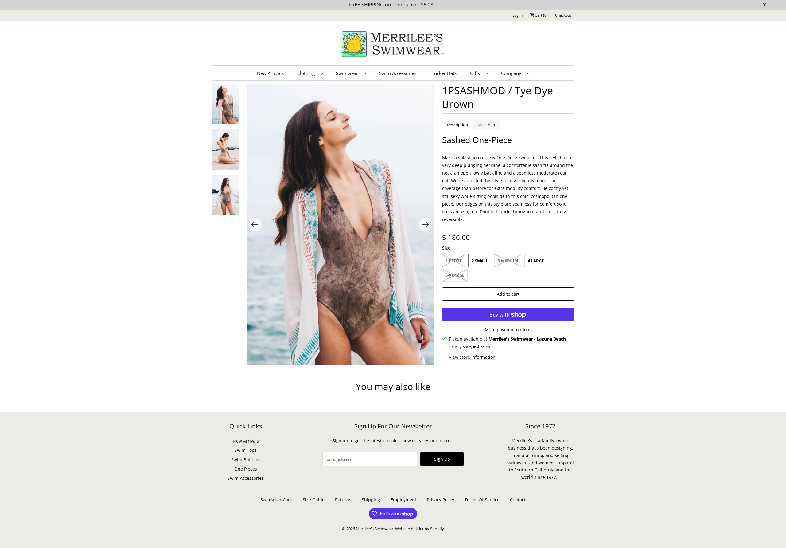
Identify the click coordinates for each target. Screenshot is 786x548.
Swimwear (348, 73)
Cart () (541, 15)
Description (457, 125)
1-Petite (454, 260)
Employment (403, 500)
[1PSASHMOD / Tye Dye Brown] (340, 224)
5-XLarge (455, 275)
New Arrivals (270, 73)
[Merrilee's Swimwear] (393, 44)
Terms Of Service (482, 500)
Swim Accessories (397, 73)
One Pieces (245, 469)
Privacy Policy (440, 500)
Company (512, 73)
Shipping (371, 500)
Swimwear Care (277, 500)
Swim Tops (246, 450)
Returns (343, 500)
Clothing (307, 73)
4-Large (536, 260)
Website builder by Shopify (419, 528)
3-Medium (508, 260)
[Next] (425, 224)
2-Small (480, 260)
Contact (518, 500)
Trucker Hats (443, 73)
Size (446, 248)
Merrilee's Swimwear (374, 528)
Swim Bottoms (245, 460)
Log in (517, 15)
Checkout (563, 15)
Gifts (476, 73)
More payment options (508, 330)
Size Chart (486, 125)
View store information (472, 357)
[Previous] (255, 224)
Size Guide (314, 500)
